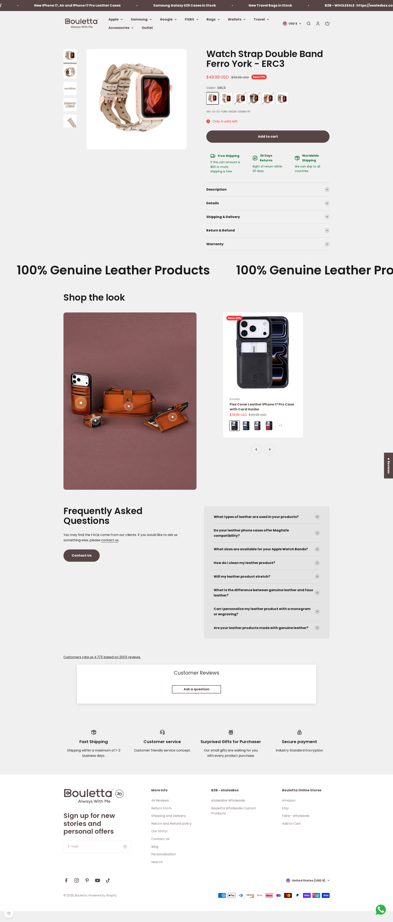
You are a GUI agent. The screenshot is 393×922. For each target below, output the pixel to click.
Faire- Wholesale (295, 815)
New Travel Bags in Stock (233, 5)
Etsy (285, 808)
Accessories (118, 27)
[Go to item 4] (70, 105)
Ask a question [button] (196, 689)
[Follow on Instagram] (76, 880)
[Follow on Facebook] (66, 880)
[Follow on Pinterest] (87, 880)
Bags (211, 19)
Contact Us (81, 555)
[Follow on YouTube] (97, 880)
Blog (154, 846)
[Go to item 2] (70, 72)
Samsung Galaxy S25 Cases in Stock (147, 5)
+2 (280, 425)
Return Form (161, 808)
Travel (259, 19)
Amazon (288, 800)
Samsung (139, 19)
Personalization (163, 854)
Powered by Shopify (103, 895)
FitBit (189, 19)
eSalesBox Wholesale (228, 800)
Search (157, 862)
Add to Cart (291, 823)
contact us (110, 540)
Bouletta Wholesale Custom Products (233, 811)
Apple (113, 19)
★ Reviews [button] (389, 465)
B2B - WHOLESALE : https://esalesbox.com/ (324, 5)
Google (166, 19)
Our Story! (159, 831)
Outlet (147, 27)
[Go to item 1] (70, 56)
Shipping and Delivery (168, 815)
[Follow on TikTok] (108, 880)
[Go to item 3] (70, 89)
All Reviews (160, 800)
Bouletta (235, 399)
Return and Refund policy (171, 823)
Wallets (234, 19)
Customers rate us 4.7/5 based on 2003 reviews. (102, 657)
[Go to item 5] (70, 122)
